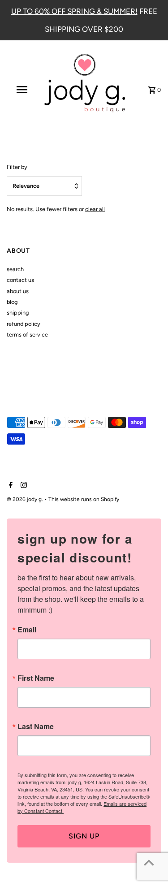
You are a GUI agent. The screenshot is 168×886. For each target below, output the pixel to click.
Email (26, 629)
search (15, 269)
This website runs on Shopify (83, 499)
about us (18, 291)
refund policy (23, 323)
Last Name (35, 726)
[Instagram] (22, 486)
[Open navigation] (21, 89)
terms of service (27, 334)
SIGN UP (84, 836)
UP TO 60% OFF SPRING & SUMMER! (74, 11)
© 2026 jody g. (25, 499)
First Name (35, 678)
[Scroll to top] (149, 862)
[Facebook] (10, 486)
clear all (95, 209)
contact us (20, 280)
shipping (18, 312)
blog (12, 301)
